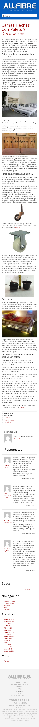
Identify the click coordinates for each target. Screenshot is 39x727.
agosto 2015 (8, 638)
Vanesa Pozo (6, 466)
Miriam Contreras (8, 521)
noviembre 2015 (9, 632)
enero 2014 (7, 645)
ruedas (17, 227)
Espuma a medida (9, 601)
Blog (5, 607)
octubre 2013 (8, 649)
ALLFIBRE (7, 418)
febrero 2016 (8, 628)
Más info (19, 707)
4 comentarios (9, 420)
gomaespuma (8, 413)
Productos (7, 605)
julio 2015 (7, 640)
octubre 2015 (8, 634)
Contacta (7, 610)
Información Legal (22, 678)
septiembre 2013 (9, 651)
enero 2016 (7, 630)
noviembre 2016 (9, 619)
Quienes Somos (9, 603)
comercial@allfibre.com (19, 696)
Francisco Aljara (8, 550)
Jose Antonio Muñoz (7, 496)
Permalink (7, 422)
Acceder (6, 661)
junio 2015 (7, 643)
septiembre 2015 (9, 636)
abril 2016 (7, 626)
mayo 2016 (7, 624)
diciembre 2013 (8, 647)
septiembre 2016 (9, 622)
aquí (22, 407)
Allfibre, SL (19, 676)
